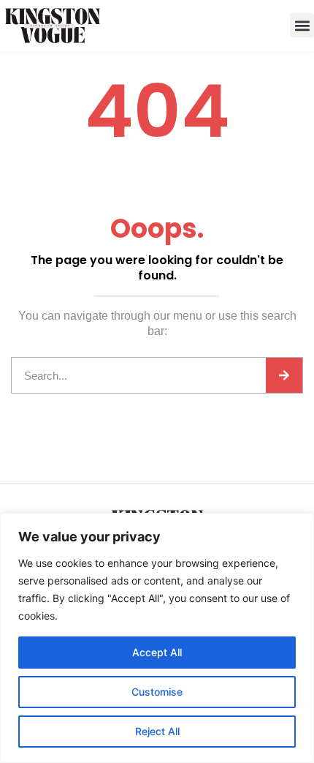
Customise (157, 691)
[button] (302, 25)
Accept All (157, 652)
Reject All (157, 731)
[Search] (284, 375)
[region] (157, 638)
